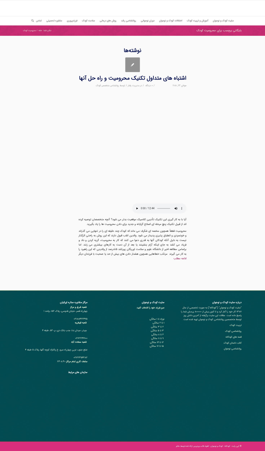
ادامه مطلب (180, 258)
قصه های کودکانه (234, 337)
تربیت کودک (236, 325)
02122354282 (80, 357)
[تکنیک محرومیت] (132, 64)
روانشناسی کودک (233, 331)
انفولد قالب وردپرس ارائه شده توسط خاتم (192, 446)
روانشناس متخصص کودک (107, 85)
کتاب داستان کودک (233, 343)
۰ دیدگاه (149, 85)
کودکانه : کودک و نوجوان (220, 446)
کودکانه (213, 308)
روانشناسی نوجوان (233, 349)
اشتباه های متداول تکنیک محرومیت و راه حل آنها (132, 78)
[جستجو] (31, 20)
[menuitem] (223, 20)
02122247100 (81, 338)
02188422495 (80, 319)
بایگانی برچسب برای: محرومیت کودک (219, 30)
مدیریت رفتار (133, 85)
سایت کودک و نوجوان (230, 308)
